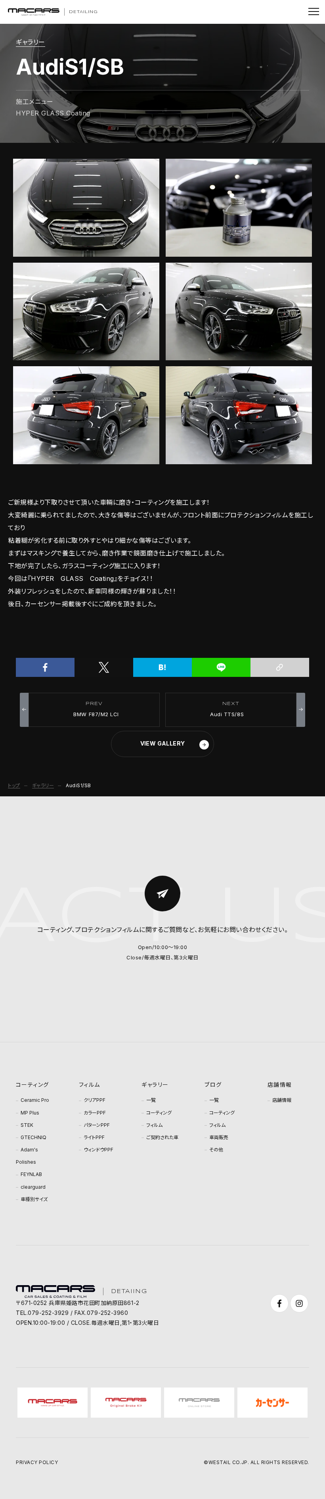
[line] (221, 667)
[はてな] (162, 667)
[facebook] (45, 667)
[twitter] (104, 667)
